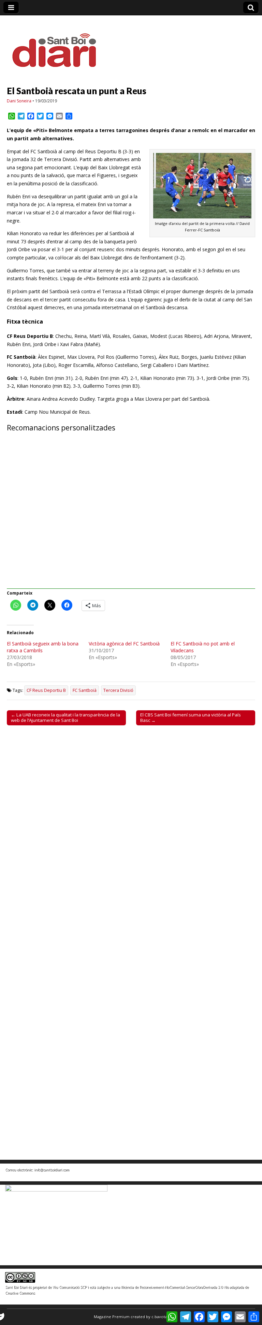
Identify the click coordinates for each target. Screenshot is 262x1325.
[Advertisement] (131, 514)
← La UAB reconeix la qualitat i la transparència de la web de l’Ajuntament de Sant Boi (65, 717)
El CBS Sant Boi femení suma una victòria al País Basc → (190, 717)
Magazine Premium (112, 1316)
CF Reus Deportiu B (46, 690)
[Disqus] (131, 825)
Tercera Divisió (118, 690)
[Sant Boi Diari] (58, 45)
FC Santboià (85, 690)
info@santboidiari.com (51, 1169)
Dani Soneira (19, 101)
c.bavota (159, 1316)
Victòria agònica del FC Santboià (124, 643)
